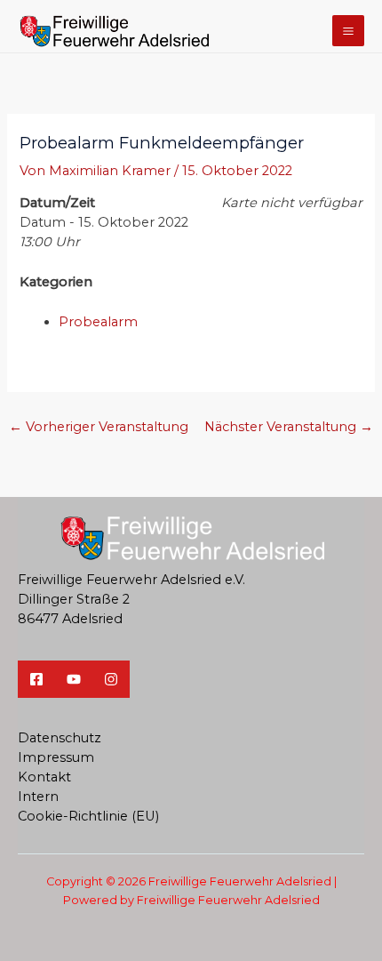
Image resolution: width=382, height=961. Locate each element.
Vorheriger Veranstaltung (98, 427)
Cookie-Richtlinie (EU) (88, 816)
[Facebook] (36, 679)
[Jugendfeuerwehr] (111, 679)
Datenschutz (59, 738)
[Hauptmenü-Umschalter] (348, 31)
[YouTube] (73, 679)
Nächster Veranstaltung (288, 427)
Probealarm (98, 322)
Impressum (56, 757)
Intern (38, 797)
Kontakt (44, 777)
